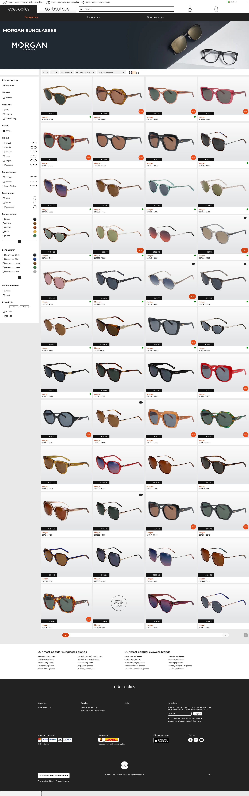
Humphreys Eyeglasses (135, 662)
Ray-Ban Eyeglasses (133, 656)
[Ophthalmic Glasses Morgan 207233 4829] (66, 279)
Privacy (59, 781)
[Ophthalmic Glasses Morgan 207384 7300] (66, 187)
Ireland (234, 2)
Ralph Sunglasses (85, 666)
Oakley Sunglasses (46, 659)
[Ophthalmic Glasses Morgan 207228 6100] (223, 325)
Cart (216, 11)
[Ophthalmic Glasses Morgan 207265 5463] (118, 94)
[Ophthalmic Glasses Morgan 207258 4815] (118, 187)
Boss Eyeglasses (175, 662)
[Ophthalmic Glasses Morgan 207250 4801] (118, 371)
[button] (18, 9)
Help (127, 703)
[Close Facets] (19, 72)
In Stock (8, 114)
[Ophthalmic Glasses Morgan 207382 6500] (118, 510)
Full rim (8, 177)
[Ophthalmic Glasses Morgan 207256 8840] (171, 371)
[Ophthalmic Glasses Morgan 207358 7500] (118, 233)
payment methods (89, 707)
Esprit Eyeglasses (176, 669)
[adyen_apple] (60, 740)
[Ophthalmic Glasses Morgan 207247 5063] (223, 279)
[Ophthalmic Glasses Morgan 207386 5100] (171, 464)
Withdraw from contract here (53, 775)
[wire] (67, 740)
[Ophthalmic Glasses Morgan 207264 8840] (118, 140)
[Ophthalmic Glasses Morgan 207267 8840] (66, 418)
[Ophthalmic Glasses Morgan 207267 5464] (223, 418)
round (8, 143)
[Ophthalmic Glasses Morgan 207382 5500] (118, 418)
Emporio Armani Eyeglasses (137, 669)
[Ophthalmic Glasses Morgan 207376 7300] (66, 325)
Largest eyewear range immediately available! (25, 2)
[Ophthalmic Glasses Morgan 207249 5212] (66, 556)
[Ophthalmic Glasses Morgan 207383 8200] (118, 556)
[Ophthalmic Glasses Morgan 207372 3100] (223, 602)
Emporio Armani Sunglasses (90, 656)
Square (8, 147)
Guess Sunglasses (85, 662)
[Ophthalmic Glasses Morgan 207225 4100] (171, 187)
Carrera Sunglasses (46, 666)
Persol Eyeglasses (176, 656)
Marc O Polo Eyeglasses (135, 666)
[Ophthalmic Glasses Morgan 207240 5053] (66, 94)
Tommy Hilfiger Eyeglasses (180, 666)
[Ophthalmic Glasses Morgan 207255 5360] (171, 602)
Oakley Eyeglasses (133, 659)
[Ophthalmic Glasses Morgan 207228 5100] (66, 233)
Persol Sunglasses (45, 662)
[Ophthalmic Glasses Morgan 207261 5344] (66, 140)
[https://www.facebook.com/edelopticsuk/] (190, 740)
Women (8, 98)
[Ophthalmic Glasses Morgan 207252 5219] (118, 602)
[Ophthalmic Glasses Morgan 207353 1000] (171, 233)
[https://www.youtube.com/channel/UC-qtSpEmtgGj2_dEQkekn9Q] (201, 740)
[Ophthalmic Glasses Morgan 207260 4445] (223, 94)
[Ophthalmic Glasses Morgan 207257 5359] (118, 464)
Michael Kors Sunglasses (88, 659)
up (209, 775)
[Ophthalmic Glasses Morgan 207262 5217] (66, 602)
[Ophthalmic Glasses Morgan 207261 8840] (171, 510)
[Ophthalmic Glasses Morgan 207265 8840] (223, 510)
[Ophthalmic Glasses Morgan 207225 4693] (223, 233)
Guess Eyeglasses (176, 659)
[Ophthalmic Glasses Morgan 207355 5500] (223, 187)
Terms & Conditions (46, 781)
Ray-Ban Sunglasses (46, 656)
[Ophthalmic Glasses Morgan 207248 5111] (223, 464)
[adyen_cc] (40, 740)
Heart (7, 198)
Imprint (66, 781)
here (199, 721)
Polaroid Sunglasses (46, 669)
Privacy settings (44, 707)
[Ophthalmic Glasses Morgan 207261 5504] (223, 371)
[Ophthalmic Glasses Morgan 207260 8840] (171, 325)
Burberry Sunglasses (86, 669)
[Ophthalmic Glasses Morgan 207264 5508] (171, 94)
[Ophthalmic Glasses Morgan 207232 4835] (66, 371)
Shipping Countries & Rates (93, 710)
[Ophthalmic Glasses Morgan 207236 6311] (118, 325)
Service (84, 703)
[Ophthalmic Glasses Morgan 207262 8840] (171, 140)
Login (190, 11)
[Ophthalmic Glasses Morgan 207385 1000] (171, 556)
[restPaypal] (53, 740)
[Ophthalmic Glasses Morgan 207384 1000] (223, 140)
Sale (7, 110)
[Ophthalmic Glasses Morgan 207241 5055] (118, 279)
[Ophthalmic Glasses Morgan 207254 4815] (66, 510)
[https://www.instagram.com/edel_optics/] (196, 740)
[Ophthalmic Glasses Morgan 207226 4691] (171, 279)
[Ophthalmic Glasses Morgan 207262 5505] (171, 418)
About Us (42, 703)
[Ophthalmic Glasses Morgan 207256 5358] (66, 464)
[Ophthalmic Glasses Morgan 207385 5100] (223, 556)
